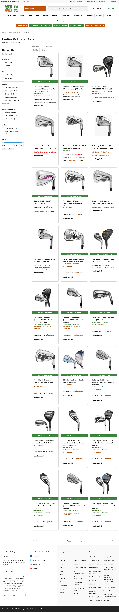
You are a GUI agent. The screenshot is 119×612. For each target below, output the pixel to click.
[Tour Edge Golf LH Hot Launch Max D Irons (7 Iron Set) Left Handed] (74, 420)
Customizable (11, 115)
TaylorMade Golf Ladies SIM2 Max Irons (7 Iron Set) (74, 147)
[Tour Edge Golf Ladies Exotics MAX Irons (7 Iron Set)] (45, 359)
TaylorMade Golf (12, 100)
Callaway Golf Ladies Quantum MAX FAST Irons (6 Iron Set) (74, 506)
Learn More (15, 1)
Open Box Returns (80, 560)
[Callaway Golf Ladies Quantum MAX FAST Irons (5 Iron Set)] (103, 359)
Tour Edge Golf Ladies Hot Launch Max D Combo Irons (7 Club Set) (103, 506)
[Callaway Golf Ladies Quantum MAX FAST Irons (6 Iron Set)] (74, 483)
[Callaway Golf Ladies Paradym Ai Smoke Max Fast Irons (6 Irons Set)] (45, 66)
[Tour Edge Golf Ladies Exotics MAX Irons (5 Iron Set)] (74, 180)
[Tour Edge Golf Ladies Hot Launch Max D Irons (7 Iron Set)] (45, 483)
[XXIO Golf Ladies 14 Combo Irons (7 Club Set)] (74, 359)
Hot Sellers (10, 119)
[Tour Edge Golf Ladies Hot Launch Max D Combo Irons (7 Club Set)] (103, 483)
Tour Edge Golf (11, 91)
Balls (38, 16)
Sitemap (106, 600)
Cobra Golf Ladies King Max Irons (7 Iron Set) (103, 319)
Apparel (55, 16)
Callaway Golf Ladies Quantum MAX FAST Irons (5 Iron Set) (103, 382)
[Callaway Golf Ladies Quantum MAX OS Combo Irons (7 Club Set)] (45, 297)
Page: (69, 541)
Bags (22, 16)
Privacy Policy (107, 557)
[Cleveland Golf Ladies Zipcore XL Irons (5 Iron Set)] (45, 125)
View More (5, 104)
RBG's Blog (92, 584)
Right (8, 62)
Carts (30, 16)
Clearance (77, 564)
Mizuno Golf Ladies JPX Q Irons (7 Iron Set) (43, 202)
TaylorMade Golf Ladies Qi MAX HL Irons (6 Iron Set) (73, 260)
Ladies (99, 16)
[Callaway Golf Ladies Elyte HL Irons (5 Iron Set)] (45, 238)
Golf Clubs (12, 16)
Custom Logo (59, 21)
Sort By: (35, 50)
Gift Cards (113, 2)
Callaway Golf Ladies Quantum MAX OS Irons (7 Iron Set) (73, 320)
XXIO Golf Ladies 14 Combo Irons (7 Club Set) (73, 381)
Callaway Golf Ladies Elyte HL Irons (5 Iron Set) (44, 260)
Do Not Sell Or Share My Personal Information (109, 570)
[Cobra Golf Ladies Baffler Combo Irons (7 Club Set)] (45, 420)
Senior (8, 78)
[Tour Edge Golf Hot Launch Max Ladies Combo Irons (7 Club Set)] (103, 420)
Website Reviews (109, 591)
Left (7, 65)
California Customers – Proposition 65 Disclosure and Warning (108, 580)
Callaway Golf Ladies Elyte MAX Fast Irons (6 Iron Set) (102, 147)
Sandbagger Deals (76, 25)
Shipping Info (93, 567)
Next (114, 541)
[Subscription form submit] (25, 556)
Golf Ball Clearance (60, 25)
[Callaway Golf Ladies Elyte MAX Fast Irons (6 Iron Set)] (103, 125)
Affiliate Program (109, 587)
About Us (92, 557)
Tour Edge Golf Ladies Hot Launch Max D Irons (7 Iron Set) (44, 506)
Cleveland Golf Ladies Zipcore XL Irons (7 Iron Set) (103, 202)
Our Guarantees (90, 2)
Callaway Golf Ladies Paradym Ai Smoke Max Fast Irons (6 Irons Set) (44, 89)
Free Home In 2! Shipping (13, 132)
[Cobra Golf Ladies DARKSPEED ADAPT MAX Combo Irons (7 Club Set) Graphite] (103, 66)
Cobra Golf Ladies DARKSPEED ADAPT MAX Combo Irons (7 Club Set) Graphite (102, 89)
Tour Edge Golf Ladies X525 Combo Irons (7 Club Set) (103, 260)
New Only (5, 42)
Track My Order (94, 560)
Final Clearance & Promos (95, 25)
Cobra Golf (9, 94)
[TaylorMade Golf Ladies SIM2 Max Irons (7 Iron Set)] (74, 125)
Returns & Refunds (95, 564)
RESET (11, 148)
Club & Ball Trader (95, 587)
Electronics (66, 16)
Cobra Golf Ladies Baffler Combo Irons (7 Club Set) (43, 442)
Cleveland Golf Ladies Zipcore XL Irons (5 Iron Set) (44, 147)
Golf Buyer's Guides (95, 577)
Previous (36, 541)
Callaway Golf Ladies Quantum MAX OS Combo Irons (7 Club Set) (43, 320)
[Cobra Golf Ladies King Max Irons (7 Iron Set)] (103, 297)
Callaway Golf (11, 87)
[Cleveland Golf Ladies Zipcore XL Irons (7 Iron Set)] (103, 180)
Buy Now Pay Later (95, 597)
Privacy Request (108, 564)
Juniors (108, 16)
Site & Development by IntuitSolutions (26, 609)
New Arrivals (11, 112)
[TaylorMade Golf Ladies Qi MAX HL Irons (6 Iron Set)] (74, 238)
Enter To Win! (93, 580)
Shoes (45, 16)
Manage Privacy (108, 560)
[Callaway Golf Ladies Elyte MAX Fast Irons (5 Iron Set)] (74, 66)
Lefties (90, 16)
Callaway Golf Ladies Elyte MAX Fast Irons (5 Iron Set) (73, 88)
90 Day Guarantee (80, 567)
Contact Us (102, 2)
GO (4, 148)
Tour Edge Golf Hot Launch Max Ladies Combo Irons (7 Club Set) (102, 443)
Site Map (41, 609)
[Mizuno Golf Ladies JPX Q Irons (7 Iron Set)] (45, 180)
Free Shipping (11, 128)
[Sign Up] (25, 595)
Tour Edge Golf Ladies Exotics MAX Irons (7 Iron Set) (43, 382)
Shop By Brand (30, 8)
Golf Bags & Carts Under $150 (40, 25)
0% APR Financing (76, 2)
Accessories (78, 16)
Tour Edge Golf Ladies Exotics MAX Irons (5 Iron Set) (72, 203)
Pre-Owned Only (15, 42)
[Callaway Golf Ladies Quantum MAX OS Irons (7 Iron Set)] (74, 297)
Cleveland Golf (11, 97)
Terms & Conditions (95, 600)
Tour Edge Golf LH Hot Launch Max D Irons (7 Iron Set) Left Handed (73, 443)
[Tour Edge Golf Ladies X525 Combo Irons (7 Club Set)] (103, 238)
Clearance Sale (22, 25)
